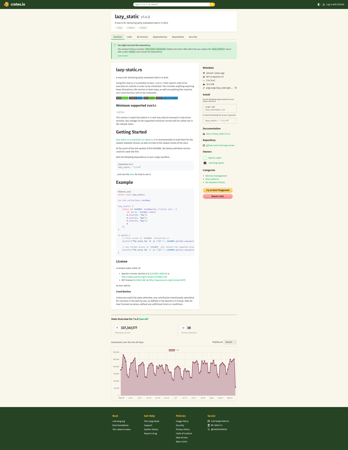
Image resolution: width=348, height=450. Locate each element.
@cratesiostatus (217, 429)
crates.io (18, 4)
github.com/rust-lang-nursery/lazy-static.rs (221, 145)
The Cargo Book (151, 421)
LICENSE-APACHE (158, 273)
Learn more (123, 56)
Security (193, 37)
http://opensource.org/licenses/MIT (167, 280)
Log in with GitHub (335, 4)
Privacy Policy (183, 429)
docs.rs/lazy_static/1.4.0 (218, 134)
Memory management (216, 176)
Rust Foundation (120, 425)
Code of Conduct (184, 433)
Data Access (182, 437)
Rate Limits (181, 441)
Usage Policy (182, 421)
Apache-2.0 (218, 76)
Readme (118, 37)
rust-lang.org (118, 421)
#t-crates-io (215, 425)
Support (148, 425)
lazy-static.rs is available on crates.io (134, 139)
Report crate (218, 196)
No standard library (215, 182)
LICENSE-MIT (140, 280)
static (143, 28)
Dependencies (160, 37)
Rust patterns (212, 179)
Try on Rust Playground (217, 190)
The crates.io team (121, 429)
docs (132, 174)
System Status (151, 429)
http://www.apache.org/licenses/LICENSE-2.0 (144, 277)
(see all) (143, 319)
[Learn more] (236, 88)
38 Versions (142, 37)
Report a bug (150, 433)
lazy (119, 28)
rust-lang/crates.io (218, 421)
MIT (208, 76)
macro (130, 28)
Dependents (178, 37)
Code (129, 37)
